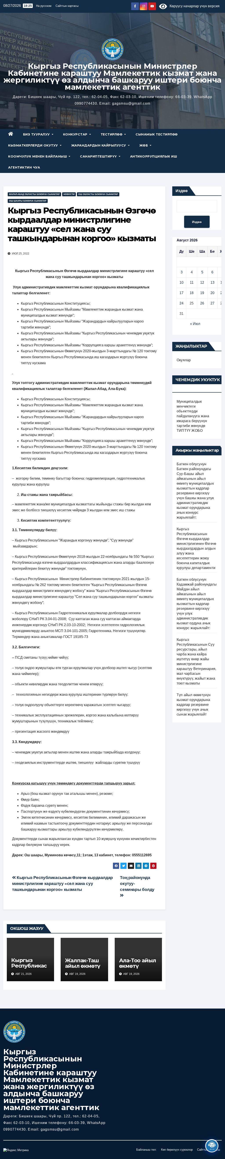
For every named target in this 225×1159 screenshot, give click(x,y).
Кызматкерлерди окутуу (33, 145)
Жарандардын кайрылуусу (99, 145)
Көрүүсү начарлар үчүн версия (193, 6)
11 (192, 282)
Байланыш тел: (146, 1149)
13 (212, 282)
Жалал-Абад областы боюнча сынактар (34, 194)
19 (202, 293)
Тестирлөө (112, 134)
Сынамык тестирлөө (157, 134)
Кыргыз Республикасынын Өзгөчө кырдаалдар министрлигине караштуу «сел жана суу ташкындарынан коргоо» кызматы (62, 883)
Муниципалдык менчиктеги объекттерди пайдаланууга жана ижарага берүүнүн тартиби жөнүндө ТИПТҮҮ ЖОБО (193, 416)
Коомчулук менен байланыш (38, 156)
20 (212, 293)
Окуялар (184, 360)
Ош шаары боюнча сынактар (27, 201)
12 (202, 282)
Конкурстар (76, 134)
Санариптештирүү (99, 156)
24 (181, 303)
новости (69, 194)
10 (181, 282)
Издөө (182, 191)
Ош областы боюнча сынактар (98, 194)
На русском (43, 5)
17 (181, 293)
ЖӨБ (144, 145)
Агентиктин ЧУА (24, 167)
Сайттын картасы (67, 5)
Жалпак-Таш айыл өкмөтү (82, 963)
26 (202, 303)
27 (212, 303)
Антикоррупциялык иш (153, 156)
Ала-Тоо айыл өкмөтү (137, 963)
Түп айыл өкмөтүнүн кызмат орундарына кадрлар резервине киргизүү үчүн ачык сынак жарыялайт (194, 704)
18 (192, 293)
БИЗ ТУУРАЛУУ (37, 134)
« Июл (195, 324)
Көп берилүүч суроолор (177, 1149)
